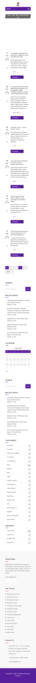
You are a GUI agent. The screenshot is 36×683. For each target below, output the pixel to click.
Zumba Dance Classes (12, 608)
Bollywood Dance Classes (13, 594)
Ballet (14, 71)
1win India (18, 449)
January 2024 (18, 543)
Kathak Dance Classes (12, 597)
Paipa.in (18, 675)
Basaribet (18, 469)
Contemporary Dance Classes (14, 605)
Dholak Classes (10, 632)
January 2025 (18, 535)
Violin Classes (10, 626)
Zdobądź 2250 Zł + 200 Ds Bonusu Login (17, 318)
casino (14, 146)
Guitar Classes (10, 617)
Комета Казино (18, 520)
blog (18, 473)
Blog (13, 15)
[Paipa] (18, 4)
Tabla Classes (10, 629)
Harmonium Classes (12, 623)
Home (9, 15)
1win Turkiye (18, 457)
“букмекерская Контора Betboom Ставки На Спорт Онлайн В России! (18, 301)
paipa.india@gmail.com (15, 661)
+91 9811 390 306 (23, 657)
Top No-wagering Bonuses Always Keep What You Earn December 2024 (19, 233)
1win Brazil (18, 445)
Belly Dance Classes (12, 603)
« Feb (6, 371)
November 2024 (18, 539)
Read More (15, 77)
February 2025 (18, 531)
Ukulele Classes (11, 620)
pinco (18, 504)
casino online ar (18, 488)
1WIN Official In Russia (18, 453)
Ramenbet (18, 512)
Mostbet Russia (16, 112)
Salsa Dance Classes (12, 611)
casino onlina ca (18, 484)
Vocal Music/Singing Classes (14, 614)
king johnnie (18, 496)
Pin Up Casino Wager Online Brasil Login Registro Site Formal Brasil (17, 333)
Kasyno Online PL (18, 492)
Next (8, 271)
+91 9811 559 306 (13, 657)
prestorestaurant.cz (18, 508)
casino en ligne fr (18, 481)
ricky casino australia (18, 516)
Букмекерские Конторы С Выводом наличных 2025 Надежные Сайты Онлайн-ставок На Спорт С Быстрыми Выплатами (18, 310)
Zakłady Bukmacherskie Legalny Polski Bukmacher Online (17, 325)
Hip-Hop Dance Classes (13, 600)
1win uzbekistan (18, 461)
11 (25, 267)
